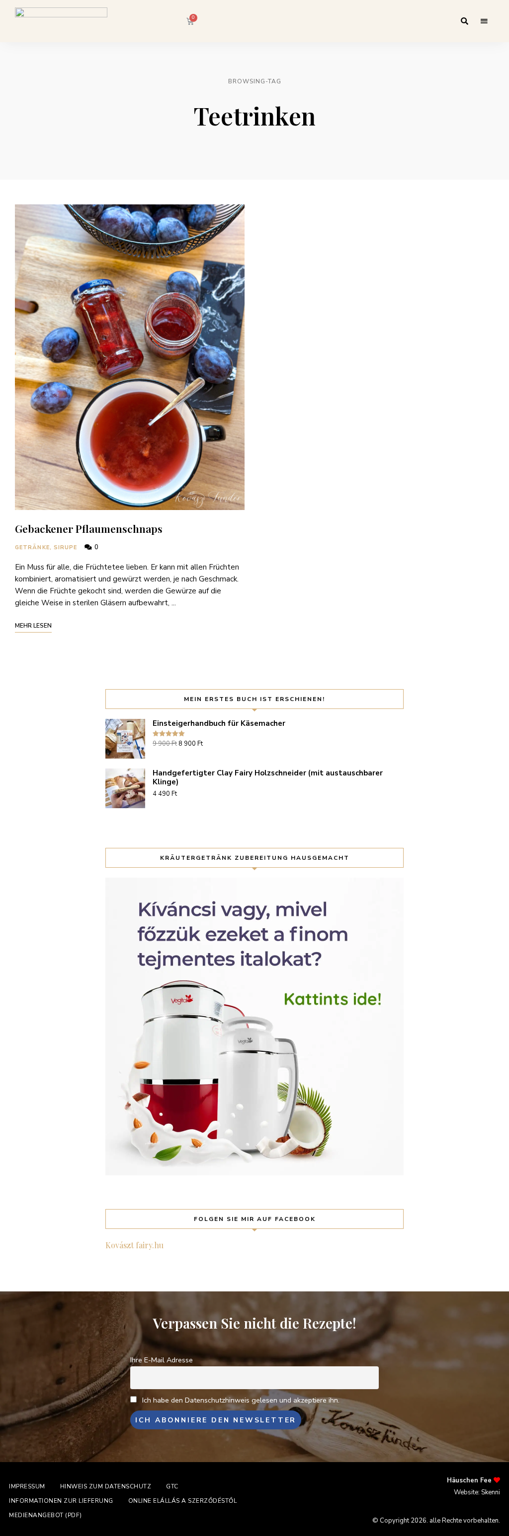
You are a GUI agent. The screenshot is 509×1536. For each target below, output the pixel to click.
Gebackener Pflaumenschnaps (89, 528)
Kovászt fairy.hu (134, 1245)
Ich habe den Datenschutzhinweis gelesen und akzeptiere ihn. (240, 1400)
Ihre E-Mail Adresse (161, 1360)
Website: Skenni (477, 1492)
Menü (484, 21)
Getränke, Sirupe (46, 547)
